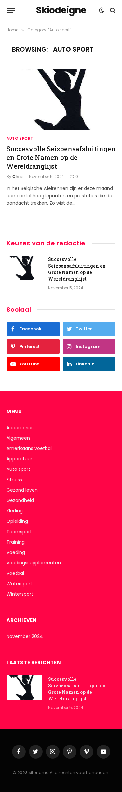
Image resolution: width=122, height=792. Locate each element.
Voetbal (15, 573)
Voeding (16, 552)
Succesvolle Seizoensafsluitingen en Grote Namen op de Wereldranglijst (61, 157)
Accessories (20, 427)
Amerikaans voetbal (29, 448)
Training (16, 542)
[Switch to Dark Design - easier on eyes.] (101, 10)
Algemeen (18, 438)
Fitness (14, 479)
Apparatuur (19, 458)
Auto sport (18, 469)
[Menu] (11, 10)
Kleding (15, 511)
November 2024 (25, 636)
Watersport (19, 583)
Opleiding (17, 521)
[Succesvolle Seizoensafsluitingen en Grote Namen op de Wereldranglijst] (61, 99)
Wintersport (20, 594)
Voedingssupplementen (34, 563)
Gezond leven (22, 490)
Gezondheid (20, 500)
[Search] (112, 10)
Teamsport (19, 531)
